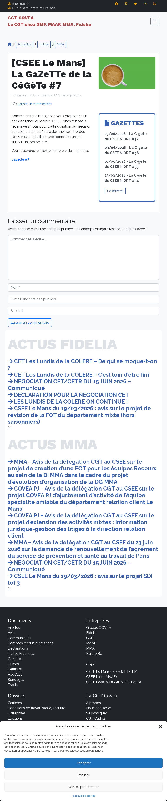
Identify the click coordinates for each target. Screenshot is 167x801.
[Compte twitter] (135, 6)
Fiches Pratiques (21, 654)
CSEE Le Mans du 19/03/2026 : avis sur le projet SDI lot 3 (80, 579)
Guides (13, 664)
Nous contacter (98, 708)
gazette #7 (20, 159)
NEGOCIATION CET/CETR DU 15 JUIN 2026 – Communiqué (69, 384)
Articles (14, 627)
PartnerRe (94, 654)
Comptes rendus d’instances (30, 643)
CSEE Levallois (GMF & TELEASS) (113, 682)
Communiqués (19, 638)
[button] (160, 726)
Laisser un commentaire (35, 104)
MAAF (91, 643)
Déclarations (18, 648)
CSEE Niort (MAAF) (101, 677)
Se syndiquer (96, 713)
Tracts (13, 685)
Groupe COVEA (98, 627)
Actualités (24, 44)
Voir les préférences (83, 787)
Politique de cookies (83, 795)
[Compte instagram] (145, 6)
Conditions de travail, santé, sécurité (36, 708)
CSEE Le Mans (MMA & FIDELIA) (112, 672)
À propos (93, 703)
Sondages (16, 680)
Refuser (83, 775)
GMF (90, 638)
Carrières (15, 703)
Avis (11, 633)
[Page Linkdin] (126, 6)
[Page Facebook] (116, 6)
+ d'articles (115, 191)
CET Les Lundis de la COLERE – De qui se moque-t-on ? (82, 364)
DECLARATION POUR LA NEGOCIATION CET (71, 395)
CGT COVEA (49, 21)
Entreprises (17, 713)
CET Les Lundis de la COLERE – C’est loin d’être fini (81, 374)
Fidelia (44, 44)
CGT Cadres (96, 718)
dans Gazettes (71, 95)
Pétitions (15, 669)
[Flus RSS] (154, 6)
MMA (60, 44)
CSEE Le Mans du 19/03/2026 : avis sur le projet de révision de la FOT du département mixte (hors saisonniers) (79, 415)
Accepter (83, 763)
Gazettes (15, 659)
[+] (9, 428)
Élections (15, 718)
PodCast (15, 674)
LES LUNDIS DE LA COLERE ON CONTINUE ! (70, 401)
